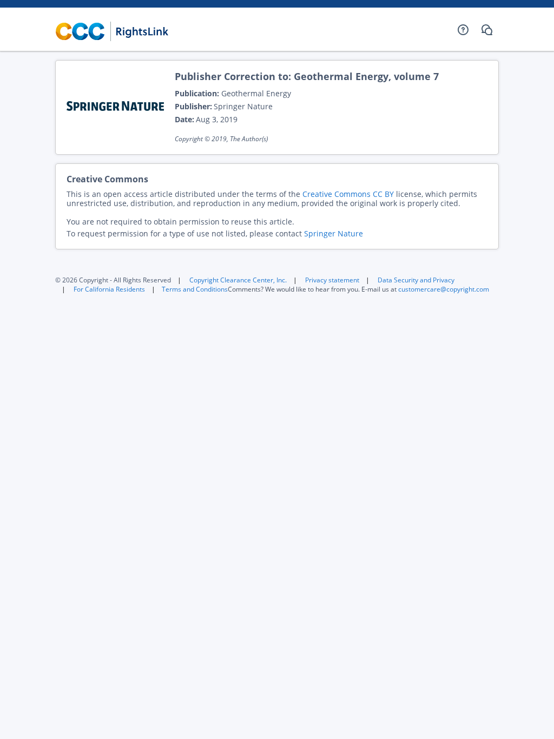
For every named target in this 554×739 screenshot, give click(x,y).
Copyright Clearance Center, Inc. (238, 280)
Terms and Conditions (195, 289)
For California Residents (109, 289)
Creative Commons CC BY (348, 194)
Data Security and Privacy (416, 280)
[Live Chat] (486, 29)
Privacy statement (332, 280)
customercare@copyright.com (443, 289)
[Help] (463, 29)
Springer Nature (333, 233)
